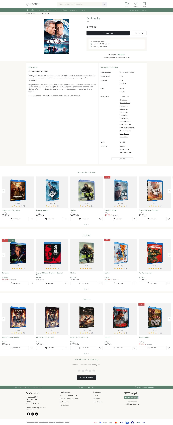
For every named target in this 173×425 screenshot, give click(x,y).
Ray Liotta (123, 100)
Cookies (67, 422)
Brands (83, 10)
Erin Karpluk (124, 112)
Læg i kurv (108, 33)
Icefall (107, 273)
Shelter (73, 210)
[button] (3, 191)
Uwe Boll (123, 146)
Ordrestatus (64, 402)
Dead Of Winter (111, 210)
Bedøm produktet (86, 377)
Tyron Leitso (124, 106)
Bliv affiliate (97, 402)
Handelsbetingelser (32, 422)
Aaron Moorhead (126, 152)
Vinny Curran (124, 134)
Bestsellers (47, 10)
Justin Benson (124, 149)
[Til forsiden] (32, 4)
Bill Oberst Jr (124, 109)
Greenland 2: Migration (11, 210)
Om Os (144, 10)
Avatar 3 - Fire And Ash (11, 337)
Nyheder (64, 10)
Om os (95, 395)
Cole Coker (123, 115)
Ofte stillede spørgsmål (69, 399)
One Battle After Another (148, 210)
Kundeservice (134, 10)
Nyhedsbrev (64, 405)
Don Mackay (124, 118)
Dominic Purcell (125, 103)
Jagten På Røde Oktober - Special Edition (49, 274)
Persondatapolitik (43, 422)
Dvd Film (123, 83)
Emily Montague (125, 125)
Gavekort (96, 399)
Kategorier (74, 10)
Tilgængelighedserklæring (56, 422)
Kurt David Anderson (127, 128)
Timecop (5, 273)
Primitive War (144, 337)
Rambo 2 (108, 337)
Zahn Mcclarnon (125, 131)
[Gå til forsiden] (32, 393)
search (104, 4)
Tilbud (56, 10)
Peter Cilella (124, 137)
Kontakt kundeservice (68, 395)
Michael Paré (124, 97)
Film (121, 80)
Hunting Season (42, 210)
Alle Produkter (36, 10)
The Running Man (145, 273)
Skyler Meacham (125, 121)
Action (122, 88)
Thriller (122, 92)
